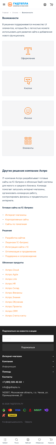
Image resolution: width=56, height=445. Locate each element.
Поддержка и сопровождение (20, 256)
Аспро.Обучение (14, 302)
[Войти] (45, 4)
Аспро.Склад (12, 288)
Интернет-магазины (15, 215)
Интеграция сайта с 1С (17, 247)
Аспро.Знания (12, 297)
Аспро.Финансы (13, 292)
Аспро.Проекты (13, 306)
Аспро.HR (10, 283)
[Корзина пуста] (51, 4)
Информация (9, 366)
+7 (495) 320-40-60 (12, 382)
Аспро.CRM (11, 311)
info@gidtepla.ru (11, 387)
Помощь (6, 371)
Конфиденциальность (12, 422)
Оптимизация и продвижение (20, 251)
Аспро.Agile (11, 274)
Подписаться (28, 347)
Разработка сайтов (15, 237)
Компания (7, 361)
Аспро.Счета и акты (15, 315)
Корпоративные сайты (17, 219)
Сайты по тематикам (16, 224)
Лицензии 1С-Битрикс (16, 242)
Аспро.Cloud (12, 269)
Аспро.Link (11, 279)
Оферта (28, 422)
